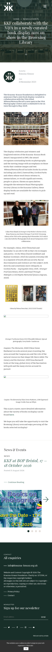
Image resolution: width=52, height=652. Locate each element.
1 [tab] (28, 531)
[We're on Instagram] (23, 627)
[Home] (8, 6)
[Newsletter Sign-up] (32, 627)
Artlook (46, 636)
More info (29, 646)
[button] (44, 6)
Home (16, 19)
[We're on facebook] (15, 627)
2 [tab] (32, 531)
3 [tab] (36, 531)
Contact (11, 595)
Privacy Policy (13, 592)
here (11, 415)
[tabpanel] (26, 487)
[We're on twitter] (7, 627)
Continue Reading (16, 482)
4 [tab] (40, 531)
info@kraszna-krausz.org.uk (22, 565)
